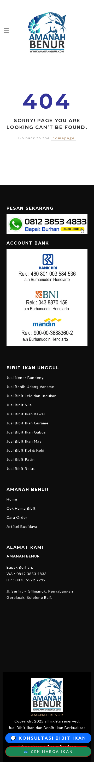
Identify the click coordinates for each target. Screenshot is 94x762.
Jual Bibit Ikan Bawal (26, 414)
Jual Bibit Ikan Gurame (28, 423)
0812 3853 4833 (31, 574)
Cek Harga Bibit (21, 508)
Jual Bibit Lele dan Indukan (32, 395)
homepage (63, 138)
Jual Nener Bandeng (25, 377)
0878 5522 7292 (30, 580)
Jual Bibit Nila (19, 405)
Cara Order (17, 517)
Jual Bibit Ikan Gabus (26, 432)
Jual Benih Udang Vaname (30, 386)
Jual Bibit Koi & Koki (25, 450)
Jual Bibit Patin (21, 459)
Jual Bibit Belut (21, 468)
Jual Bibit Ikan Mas (24, 441)
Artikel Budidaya (22, 526)
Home (12, 499)
